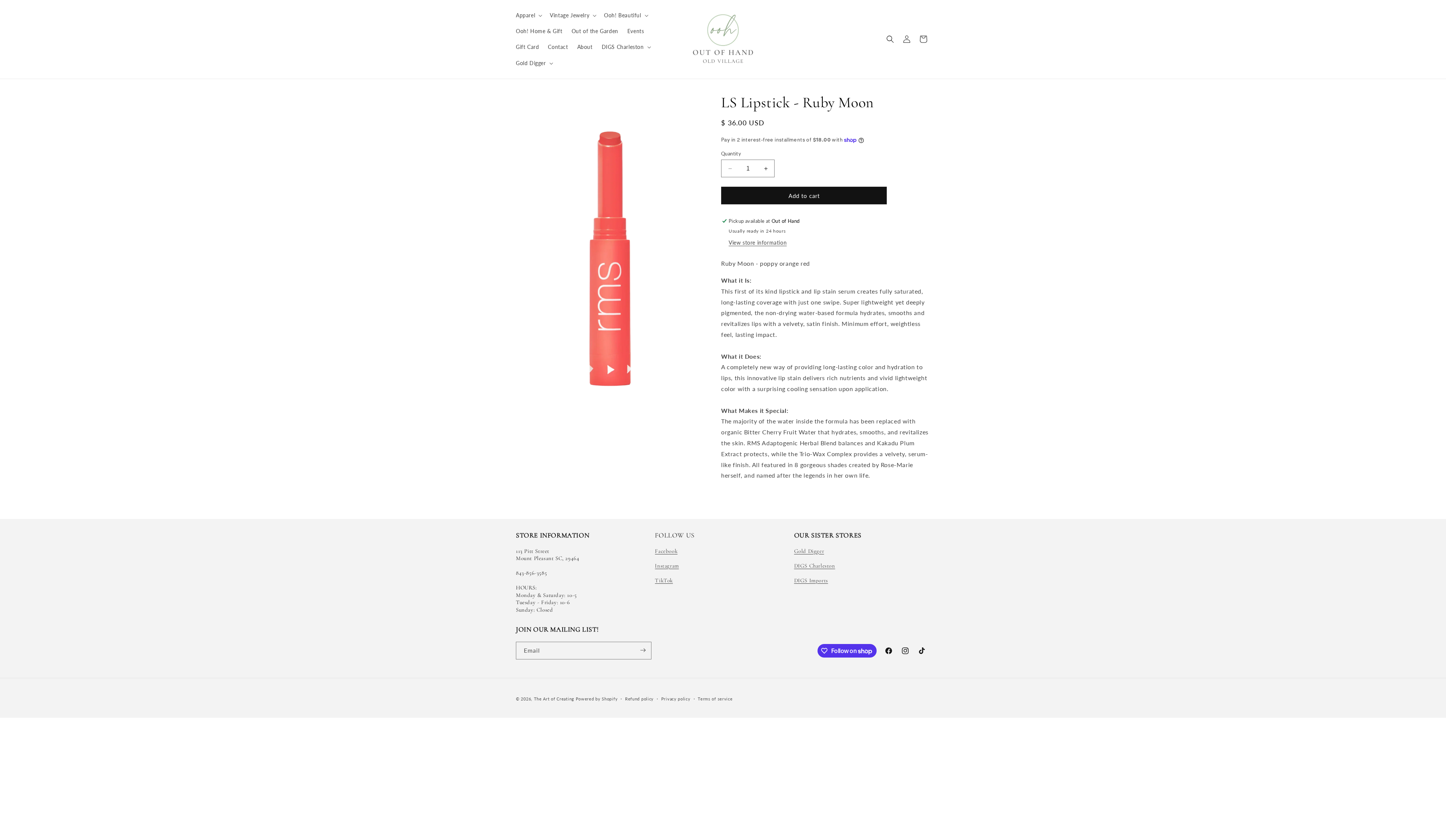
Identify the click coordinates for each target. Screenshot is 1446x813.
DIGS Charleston (814, 565)
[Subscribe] (643, 650)
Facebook (666, 551)
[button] (528, 15)
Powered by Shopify (597, 698)
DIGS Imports (811, 580)
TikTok (664, 580)
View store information (758, 242)
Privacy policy (676, 698)
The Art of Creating (555, 698)
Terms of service (715, 698)
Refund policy (639, 698)
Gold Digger (809, 551)
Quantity (731, 154)
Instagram (667, 565)
